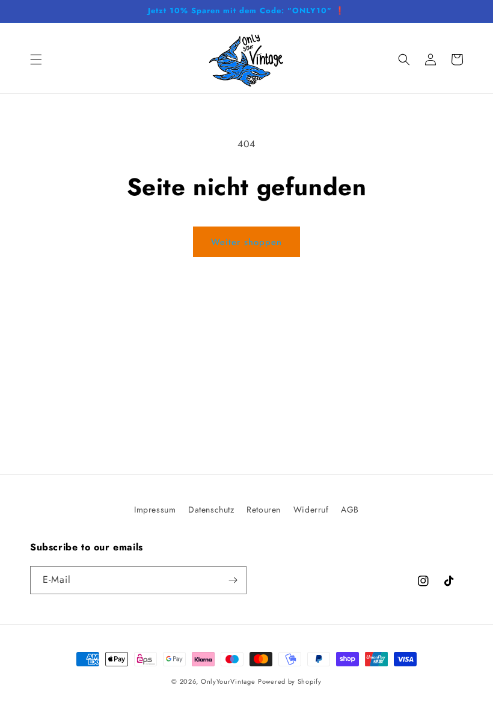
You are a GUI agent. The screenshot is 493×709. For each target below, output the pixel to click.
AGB (350, 510)
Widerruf (311, 510)
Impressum (155, 510)
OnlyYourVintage (228, 681)
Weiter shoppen (246, 242)
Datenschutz (211, 510)
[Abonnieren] (232, 580)
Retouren (263, 510)
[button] (36, 59)
